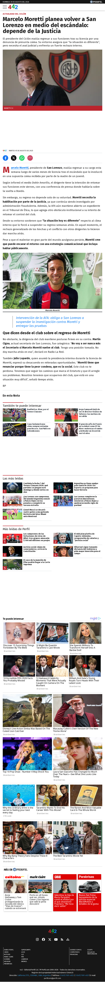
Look (23, 952)
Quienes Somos (75, 950)
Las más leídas (13, 478)
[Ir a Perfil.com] (96, 2)
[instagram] (37, 939)
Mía (22, 957)
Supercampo (25, 950)
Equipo (90, 950)
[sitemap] (67, 939)
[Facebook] (43, 939)
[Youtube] (56, 939)
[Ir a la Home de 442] (13, 8)
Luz (22, 954)
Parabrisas (8, 964)
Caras (6, 952)
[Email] (30, 158)
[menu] (5, 7)
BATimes (24, 961)
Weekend (7, 961)
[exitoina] (15, 878)
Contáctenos (74, 952)
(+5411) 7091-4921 (67, 975)
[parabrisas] (89, 878)
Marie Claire (8, 957)
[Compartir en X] (13, 158)
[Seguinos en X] (49, 939)
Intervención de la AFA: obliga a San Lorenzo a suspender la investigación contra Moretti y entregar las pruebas (50, 322)
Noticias (7, 954)
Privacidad (74, 954)
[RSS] (62, 939)
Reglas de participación (92, 953)
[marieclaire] (40, 878)
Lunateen (24, 959)
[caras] (65, 878)
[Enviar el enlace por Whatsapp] (22, 158)
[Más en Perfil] (19, 869)
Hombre (7, 959)
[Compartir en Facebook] (5, 158)
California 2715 (23, 975)
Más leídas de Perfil (16, 529)
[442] (52, 931)
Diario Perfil (9, 950)
